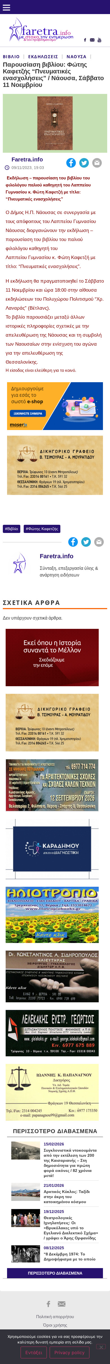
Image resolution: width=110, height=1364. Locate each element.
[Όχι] (101, 1346)
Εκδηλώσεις (43, 56)
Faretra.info (27, 159)
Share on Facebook (71, 163)
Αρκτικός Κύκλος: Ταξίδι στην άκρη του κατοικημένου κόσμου (67, 1196)
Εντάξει (33, 1352)
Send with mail (97, 163)
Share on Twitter (84, 163)
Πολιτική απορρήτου (55, 1316)
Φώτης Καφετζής (43, 528)
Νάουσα (76, 56)
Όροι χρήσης (55, 1325)
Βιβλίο (11, 56)
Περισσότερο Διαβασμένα (55, 1273)
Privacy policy (69, 1352)
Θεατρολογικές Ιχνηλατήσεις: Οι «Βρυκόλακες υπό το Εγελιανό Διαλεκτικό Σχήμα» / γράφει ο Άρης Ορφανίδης (71, 1228)
